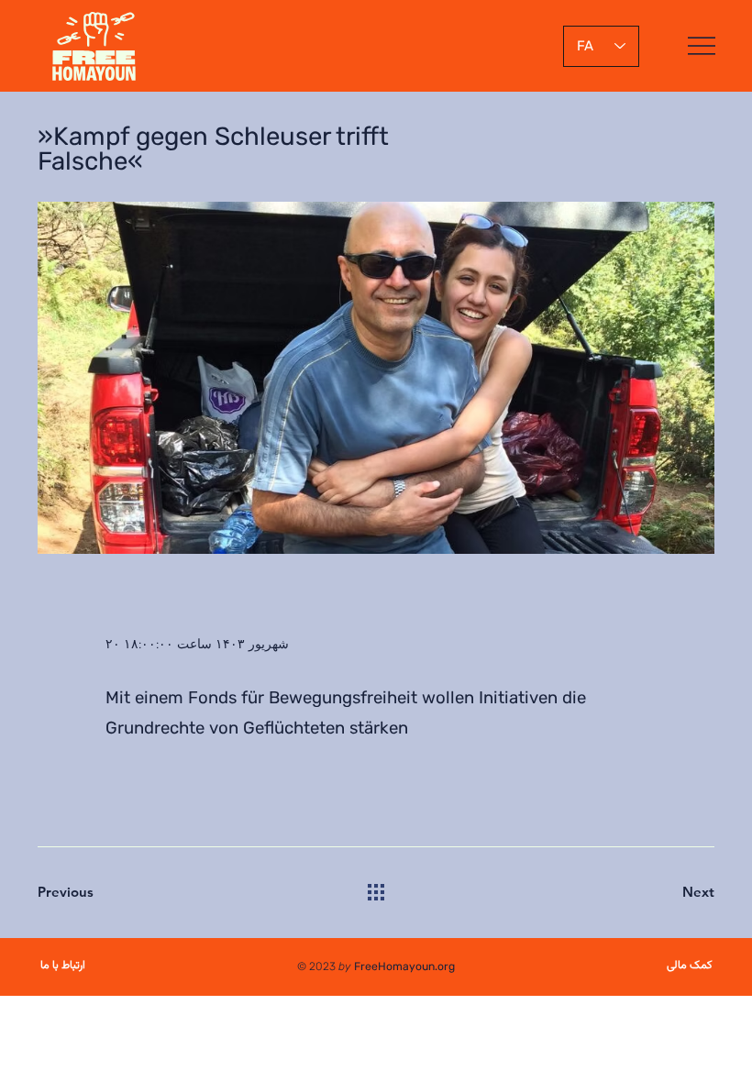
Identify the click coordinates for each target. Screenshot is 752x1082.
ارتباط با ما (62, 965)
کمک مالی (690, 965)
